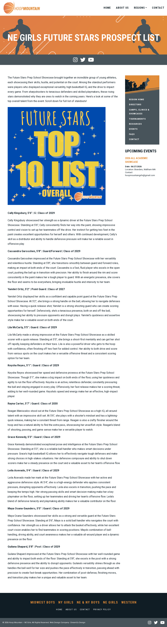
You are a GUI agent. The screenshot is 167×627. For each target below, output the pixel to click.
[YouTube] (91, 59)
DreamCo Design (77, 622)
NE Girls (110, 602)
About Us (122, 7)
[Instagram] (75, 59)
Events (133, 129)
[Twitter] (83, 59)
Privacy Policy (102, 609)
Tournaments (137, 118)
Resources (135, 124)
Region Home (136, 99)
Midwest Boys (42, 602)
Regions (139, 7)
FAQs (132, 134)
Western (129, 602)
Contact (158, 7)
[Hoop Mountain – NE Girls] (21, 8)
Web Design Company (59, 622)
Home (107, 7)
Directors (135, 104)
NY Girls (66, 602)
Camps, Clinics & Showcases (139, 111)
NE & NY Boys (88, 602)
